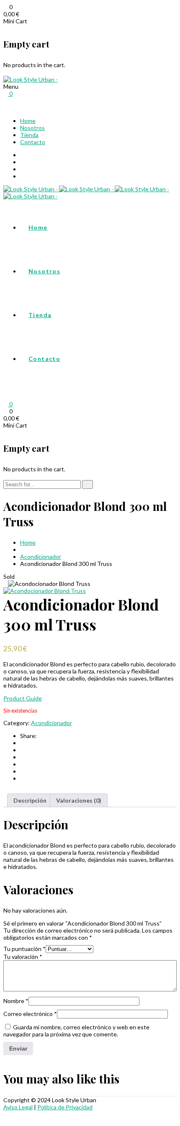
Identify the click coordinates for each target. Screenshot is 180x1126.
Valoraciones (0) (78, 800)
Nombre (15, 1000)
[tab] (30, 800)
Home (28, 120)
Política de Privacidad (65, 1107)
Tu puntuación (24, 948)
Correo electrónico (30, 1013)
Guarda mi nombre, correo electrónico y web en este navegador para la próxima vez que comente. (76, 1030)
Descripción (29, 800)
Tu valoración (22, 956)
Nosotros (32, 127)
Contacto (32, 141)
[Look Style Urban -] (30, 79)
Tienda (29, 134)
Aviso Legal (18, 1107)
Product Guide (22, 698)
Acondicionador (40, 556)
